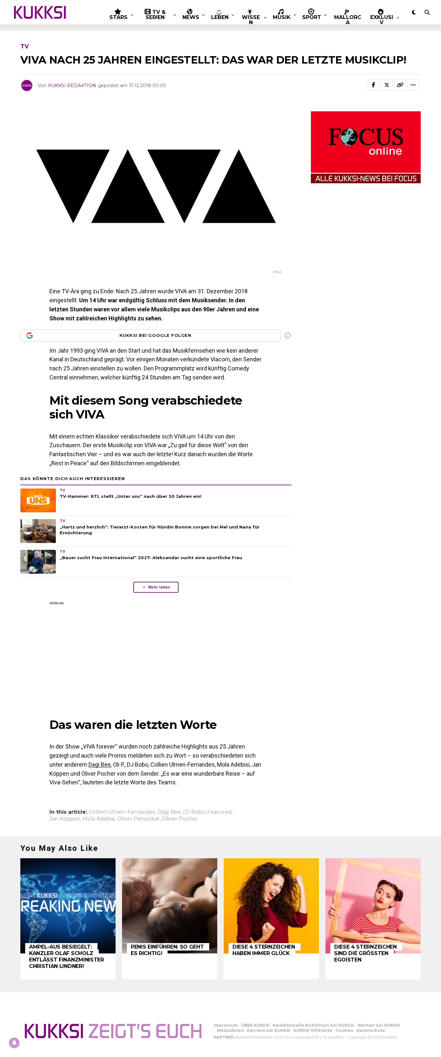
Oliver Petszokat (138, 818)
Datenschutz (370, 1030)
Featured (219, 812)
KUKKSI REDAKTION (72, 85)
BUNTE (312, 1037)
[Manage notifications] (14, 1043)
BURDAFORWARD (254, 1037)
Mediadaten (230, 1030)
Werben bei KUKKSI (378, 1025)
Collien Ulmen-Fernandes (122, 812)
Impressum (226, 1025)
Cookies (344, 1030)
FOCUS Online (289, 1037)
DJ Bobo (194, 812)
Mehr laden (159, 587)
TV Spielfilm (333, 1037)
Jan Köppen (64, 818)
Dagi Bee (99, 764)
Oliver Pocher (180, 818)
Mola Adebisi (99, 818)
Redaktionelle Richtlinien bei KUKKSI (313, 1025)
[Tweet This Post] (387, 85)
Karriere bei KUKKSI (268, 1030)
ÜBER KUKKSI (255, 1025)
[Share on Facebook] (373, 85)
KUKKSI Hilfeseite (312, 1030)
